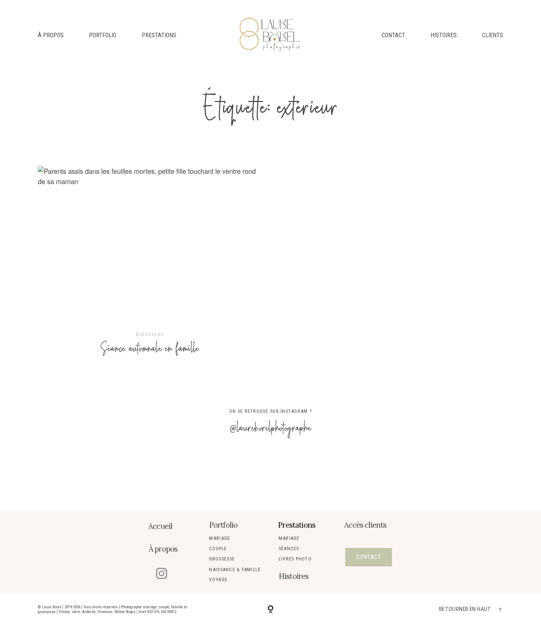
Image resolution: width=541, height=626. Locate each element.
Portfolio (102, 35)
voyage (218, 579)
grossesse (222, 559)
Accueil (160, 526)
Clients (492, 35)
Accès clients (365, 525)
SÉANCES (289, 548)
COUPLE (218, 548)
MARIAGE (289, 538)
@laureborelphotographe (270, 428)
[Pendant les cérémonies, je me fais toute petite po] (317, 478)
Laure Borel (51, 607)
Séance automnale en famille (149, 268)
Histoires (444, 35)
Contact (393, 35)
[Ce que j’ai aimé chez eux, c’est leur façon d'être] (129, 478)
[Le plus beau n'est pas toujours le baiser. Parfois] (412, 478)
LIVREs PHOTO (295, 559)
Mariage (219, 538)
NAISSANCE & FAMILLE (235, 569)
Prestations (159, 35)
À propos (51, 35)
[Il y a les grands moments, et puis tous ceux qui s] (223, 478)
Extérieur (150, 334)
